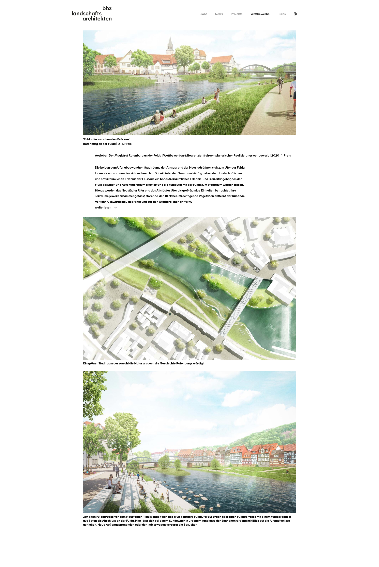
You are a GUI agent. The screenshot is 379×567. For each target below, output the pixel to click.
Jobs (204, 14)
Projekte (237, 14)
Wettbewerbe (260, 14)
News (219, 14)
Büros (282, 14)
